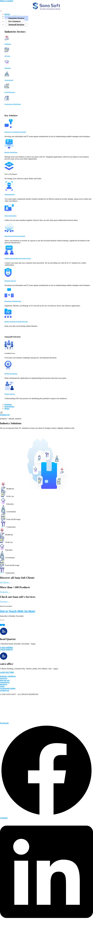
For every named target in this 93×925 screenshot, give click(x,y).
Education (8, 68)
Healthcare (8, 44)
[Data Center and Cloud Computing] (9, 232)
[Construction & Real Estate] (7, 100)
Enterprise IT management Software (15, 132)
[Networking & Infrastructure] (9, 297)
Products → (5, 592)
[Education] (7, 64)
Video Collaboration (10, 215)
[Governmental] (7, 76)
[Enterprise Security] (8, 276)
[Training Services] (9, 389)
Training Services (10, 394)
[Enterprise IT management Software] (9, 127)
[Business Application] (9, 148)
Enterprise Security (10, 281)
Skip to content (6, 1)
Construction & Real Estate (13, 104)
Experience (9, 407)
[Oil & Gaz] (7, 51)
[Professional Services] (8, 369)
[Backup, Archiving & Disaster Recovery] (8, 317)
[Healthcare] (7, 39)
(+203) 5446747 (6, 650)
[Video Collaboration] (9, 211)
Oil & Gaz (7, 56)
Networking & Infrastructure (13, 301)
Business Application (11, 152)
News (7, 409)
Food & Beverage (10, 92)
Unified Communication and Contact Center (18, 258)
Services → (5, 602)
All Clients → (5, 582)
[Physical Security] (9, 190)
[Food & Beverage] (7, 88)
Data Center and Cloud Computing (15, 236)
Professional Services (11, 373)
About (7, 14)
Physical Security (10, 194)
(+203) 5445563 (6, 648)
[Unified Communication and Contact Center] (9, 254)
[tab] (47, 493)
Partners (8, 405)
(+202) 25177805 (7, 672)
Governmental (9, 80)
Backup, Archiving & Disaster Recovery (16, 321)
